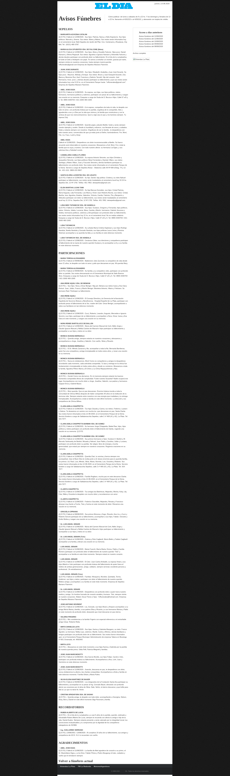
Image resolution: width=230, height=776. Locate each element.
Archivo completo (139, 53)
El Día (123, 771)
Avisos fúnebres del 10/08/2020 (151, 41)
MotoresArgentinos (102, 766)
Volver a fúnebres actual (76, 761)
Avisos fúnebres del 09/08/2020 (151, 44)
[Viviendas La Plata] (140, 59)
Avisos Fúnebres (80, 18)
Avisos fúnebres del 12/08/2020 (151, 36)
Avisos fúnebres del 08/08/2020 (151, 46)
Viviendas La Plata (67, 766)
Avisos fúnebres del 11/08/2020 (151, 39)
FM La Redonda (84, 766)
